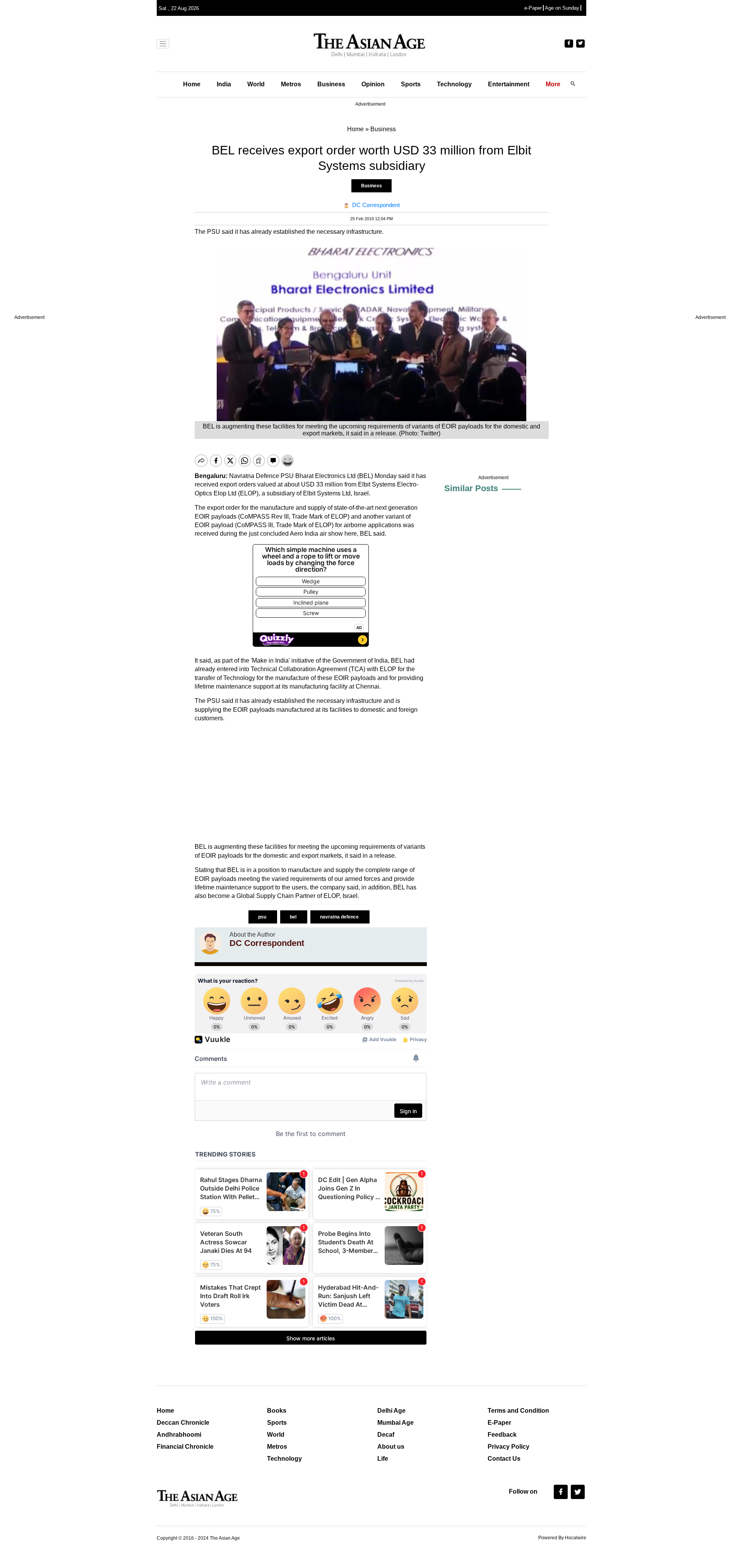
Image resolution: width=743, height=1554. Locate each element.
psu (262, 917)
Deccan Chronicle (183, 1422)
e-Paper (533, 8)
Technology (454, 84)
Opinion (373, 84)
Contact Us (504, 1458)
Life (382, 1458)
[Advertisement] (311, 782)
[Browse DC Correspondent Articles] (210, 942)
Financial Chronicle (185, 1446)
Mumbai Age (395, 1422)
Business (331, 84)
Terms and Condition (518, 1410)
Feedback (502, 1434)
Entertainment (508, 84)
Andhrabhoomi (179, 1434)
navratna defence (340, 917)
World (256, 84)
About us (390, 1446)
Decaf (385, 1434)
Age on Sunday (562, 8)
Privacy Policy (508, 1446)
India (224, 84)
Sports (411, 84)
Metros (291, 84)
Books (276, 1410)
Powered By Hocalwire (562, 1537)
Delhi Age (391, 1410)
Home (191, 84)
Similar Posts (471, 488)
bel (294, 917)
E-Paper (499, 1422)
